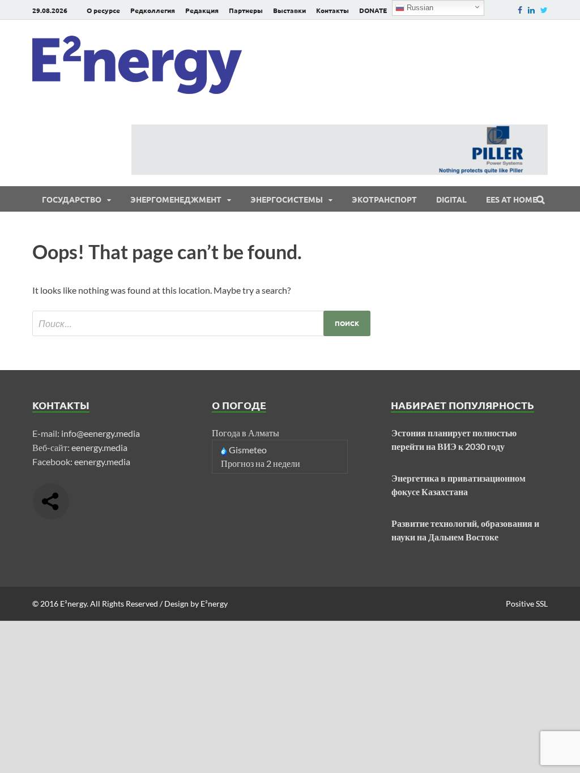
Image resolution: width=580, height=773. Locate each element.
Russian (418, 7)
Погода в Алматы (245, 432)
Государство (71, 199)
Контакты (332, 10)
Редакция (202, 10)
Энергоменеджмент (175, 199)
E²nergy (73, 603)
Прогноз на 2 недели (260, 463)
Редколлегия (152, 10)
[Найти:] (201, 323)
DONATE (373, 10)
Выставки (289, 10)
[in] (531, 10)
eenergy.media (99, 447)
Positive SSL (527, 603)
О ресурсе (103, 10)
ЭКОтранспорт (384, 199)
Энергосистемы (286, 199)
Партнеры (246, 10)
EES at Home (511, 199)
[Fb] (520, 10)
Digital (451, 199)
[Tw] (544, 10)
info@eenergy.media (100, 433)
